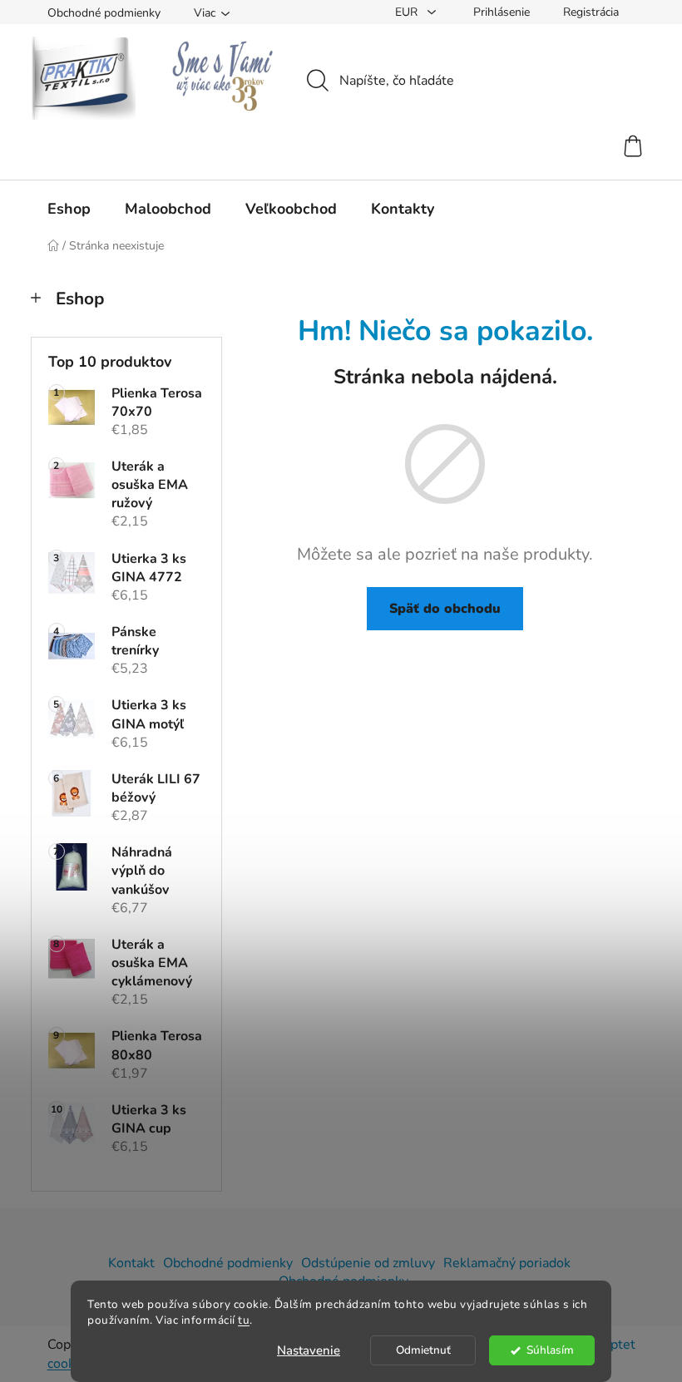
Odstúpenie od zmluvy (368, 1263)
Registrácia (591, 12)
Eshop (80, 298)
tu (244, 1320)
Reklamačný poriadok (507, 1263)
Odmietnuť (423, 1350)
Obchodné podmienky (104, 13)
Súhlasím (550, 1350)
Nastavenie (308, 1350)
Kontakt (131, 1263)
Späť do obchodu (445, 609)
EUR (408, 12)
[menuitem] (69, 208)
